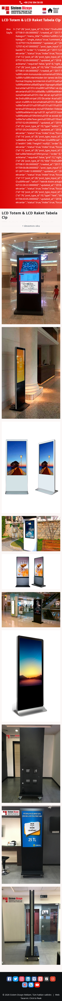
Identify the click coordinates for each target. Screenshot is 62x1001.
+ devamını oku (31, 225)
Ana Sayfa (11, 30)
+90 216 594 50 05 (31, 2)
